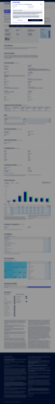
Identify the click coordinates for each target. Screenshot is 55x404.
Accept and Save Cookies (35, 20)
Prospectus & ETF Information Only (27, 22)
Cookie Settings (19, 20)
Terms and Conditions (15, 22)
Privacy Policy (20, 22)
